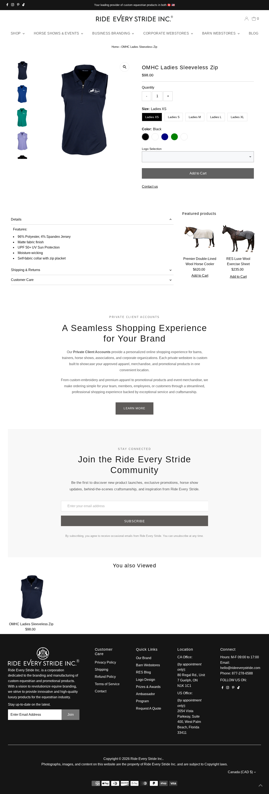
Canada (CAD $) (240, 772)
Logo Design (145, 679)
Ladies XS (152, 117)
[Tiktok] (23, 5)
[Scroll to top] (260, 785)
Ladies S (173, 117)
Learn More (134, 408)
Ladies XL (237, 117)
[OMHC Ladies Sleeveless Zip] (31, 596)
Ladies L (216, 117)
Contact (100, 691)
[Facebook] (7, 5)
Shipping (101, 669)
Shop (16, 33)
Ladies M (195, 117)
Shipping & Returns (25, 270)
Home (115, 46)
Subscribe (134, 521)
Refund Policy (105, 676)
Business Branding (111, 33)
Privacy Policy (105, 662)
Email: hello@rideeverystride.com (240, 665)
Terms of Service (107, 684)
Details (16, 219)
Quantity (148, 87)
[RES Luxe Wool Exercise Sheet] (238, 236)
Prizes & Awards (148, 687)
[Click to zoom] (124, 67)
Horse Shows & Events (57, 33)
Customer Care (22, 280)
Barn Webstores (219, 33)
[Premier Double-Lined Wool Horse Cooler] (199, 236)
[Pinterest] (18, 5)
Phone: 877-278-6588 (236, 673)
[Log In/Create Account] (246, 19)
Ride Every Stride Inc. (147, 759)
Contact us (150, 186)
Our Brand (143, 658)
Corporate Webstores (166, 33)
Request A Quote (148, 708)
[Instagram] (12, 5)
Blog (253, 33)
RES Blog (143, 672)
